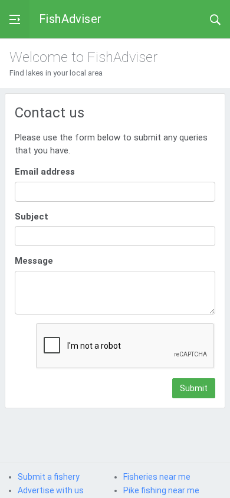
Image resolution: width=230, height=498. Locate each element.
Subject (31, 216)
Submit (194, 388)
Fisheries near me (156, 476)
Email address (45, 171)
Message (34, 260)
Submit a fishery (49, 476)
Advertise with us (51, 490)
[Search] (215, 19)
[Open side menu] (14, 19)
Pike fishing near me (161, 490)
